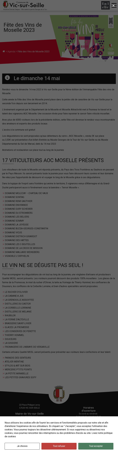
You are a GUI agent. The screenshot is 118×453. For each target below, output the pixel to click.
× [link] (113, 5)
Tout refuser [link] (59, 446)
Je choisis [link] (22, 446)
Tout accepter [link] (96, 446)
